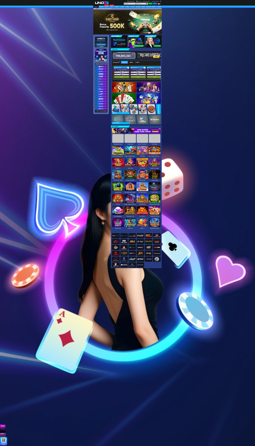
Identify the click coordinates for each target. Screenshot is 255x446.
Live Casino (138, 6)
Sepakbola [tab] (124, 62)
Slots (112, 6)
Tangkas (143, 6)
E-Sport (106, 6)
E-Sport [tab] (137, 62)
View (156, 55)
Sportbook (101, 6)
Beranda (96, 6)
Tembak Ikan (148, 6)
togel (133, 6)
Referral (154, 6)
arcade (122, 6)
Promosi (159, 6)
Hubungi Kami (147, 1)
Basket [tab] (131, 62)
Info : (95, 8)
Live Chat (139, 1)
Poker (127, 6)
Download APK (131, 1)
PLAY (122, 77)
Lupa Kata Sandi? (155, 1)
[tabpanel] (137, 72)
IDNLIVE (117, 6)
